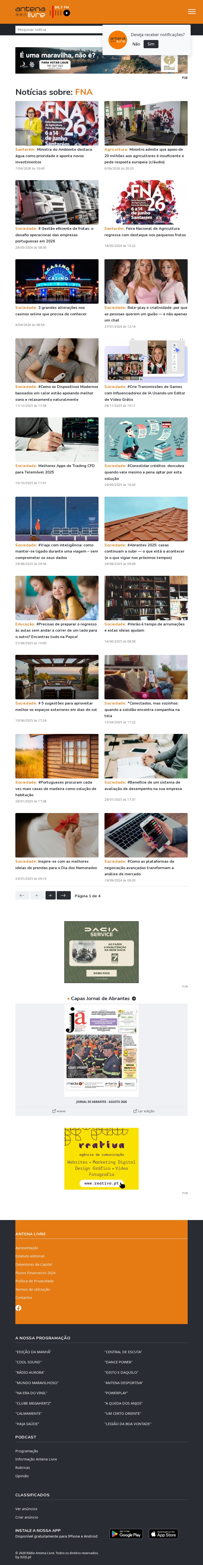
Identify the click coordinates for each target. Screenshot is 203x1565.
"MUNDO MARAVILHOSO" (37, 1382)
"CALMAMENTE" (28, 1413)
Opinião (22, 1476)
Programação (26, 1451)
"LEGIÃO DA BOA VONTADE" (128, 1423)
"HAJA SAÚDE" (27, 1423)
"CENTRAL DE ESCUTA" (123, 1352)
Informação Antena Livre (36, 1459)
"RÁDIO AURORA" (30, 1372)
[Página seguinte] (51, 895)
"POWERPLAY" (116, 1393)
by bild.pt (23, 1557)
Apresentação (26, 1247)
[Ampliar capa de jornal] (101, 1051)
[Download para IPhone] (163, 1534)
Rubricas (22, 1467)
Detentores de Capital (33, 1264)
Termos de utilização (32, 1289)
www (61, 1111)
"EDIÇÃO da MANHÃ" (33, 1352)
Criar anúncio (26, 1517)
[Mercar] (101, 951)
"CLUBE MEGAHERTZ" (33, 1403)
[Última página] (64, 895)
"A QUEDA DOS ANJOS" (123, 1403)
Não (136, 44)
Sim (151, 44)
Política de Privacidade (34, 1281)
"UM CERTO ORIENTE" (122, 1413)
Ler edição (146, 1111)
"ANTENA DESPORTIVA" (123, 1382)
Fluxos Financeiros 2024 (35, 1272)
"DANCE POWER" (118, 1362)
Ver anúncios (26, 1508)
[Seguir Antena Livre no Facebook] (18, 1309)
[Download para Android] (126, 1534)
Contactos (23, 1297)
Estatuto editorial (29, 1256)
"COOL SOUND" (28, 1362)
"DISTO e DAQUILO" (121, 1372)
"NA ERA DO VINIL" (31, 1393)
